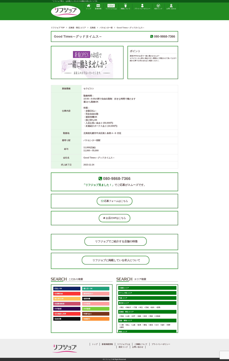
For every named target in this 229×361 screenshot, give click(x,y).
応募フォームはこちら (116, 201)
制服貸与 (86, 319)
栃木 (152, 307)
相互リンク (158, 9)
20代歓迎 (86, 304)
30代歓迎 (57, 309)
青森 (151, 316)
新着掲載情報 (107, 344)
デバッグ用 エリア (125, 293)
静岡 (122, 327)
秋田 (145, 316)
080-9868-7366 (164, 36)
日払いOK (58, 288)
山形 (127, 316)
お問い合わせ (171, 9)
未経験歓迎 (87, 324)
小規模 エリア (124, 288)
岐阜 (139, 325)
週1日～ (86, 329)
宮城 (122, 316)
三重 (122, 325)
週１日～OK (88, 288)
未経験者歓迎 (59, 304)
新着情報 (98, 9)
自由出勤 (57, 319)
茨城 (147, 307)
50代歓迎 (57, 324)
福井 (162, 325)
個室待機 (86, 299)
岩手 (133, 316)
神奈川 (128, 307)
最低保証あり (88, 294)
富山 (127, 325)
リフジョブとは (111, 9)
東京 (122, 307)
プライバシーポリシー (142, 9)
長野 (168, 325)
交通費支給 (58, 294)
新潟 (151, 325)
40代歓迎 (86, 309)
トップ (88, 9)
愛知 (145, 325)
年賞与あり (87, 314)
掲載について (125, 9)
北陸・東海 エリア (125, 320)
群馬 (158, 307)
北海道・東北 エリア (126, 312)
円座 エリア (123, 298)
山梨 (133, 325)
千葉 (135, 307)
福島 (139, 316)
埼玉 (141, 307)
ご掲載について (140, 344)
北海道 (157, 316)
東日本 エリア (124, 303)
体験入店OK (59, 329)
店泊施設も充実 (60, 314)
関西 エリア (123, 332)
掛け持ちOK (59, 299)
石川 (157, 325)
